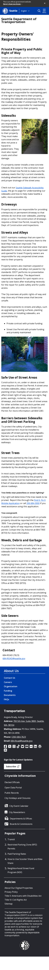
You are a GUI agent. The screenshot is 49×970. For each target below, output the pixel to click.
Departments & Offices (21, 818)
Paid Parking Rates (17, 853)
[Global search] (40, 11)
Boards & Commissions (21, 824)
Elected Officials (12, 782)
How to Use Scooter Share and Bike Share (25, 861)
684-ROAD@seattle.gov (14, 658)
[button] (44, 3)
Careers (8, 682)
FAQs (6, 699)
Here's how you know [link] (12, 4)
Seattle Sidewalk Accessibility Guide (22, 189)
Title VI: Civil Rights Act (16, 899)
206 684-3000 (33, 503)
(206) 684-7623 (18, 736)
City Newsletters (17, 812)
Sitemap (9, 903)
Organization (10, 686)
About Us (11, 670)
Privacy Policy (11, 891)
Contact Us (9, 677)
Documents (10, 695)
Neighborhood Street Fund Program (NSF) (21, 870)
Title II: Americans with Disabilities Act (23, 895)
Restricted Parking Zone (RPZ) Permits (22, 846)
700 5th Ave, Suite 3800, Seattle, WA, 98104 (24, 723)
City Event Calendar (18, 806)
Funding (8, 690)
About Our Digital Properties (19, 887)
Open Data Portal (13, 787)
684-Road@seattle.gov (22, 740)
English (24, 11)
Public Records (12, 792)
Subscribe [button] (11, 766)
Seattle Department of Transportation (18, 20)
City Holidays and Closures (17, 798)
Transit (11, 839)
